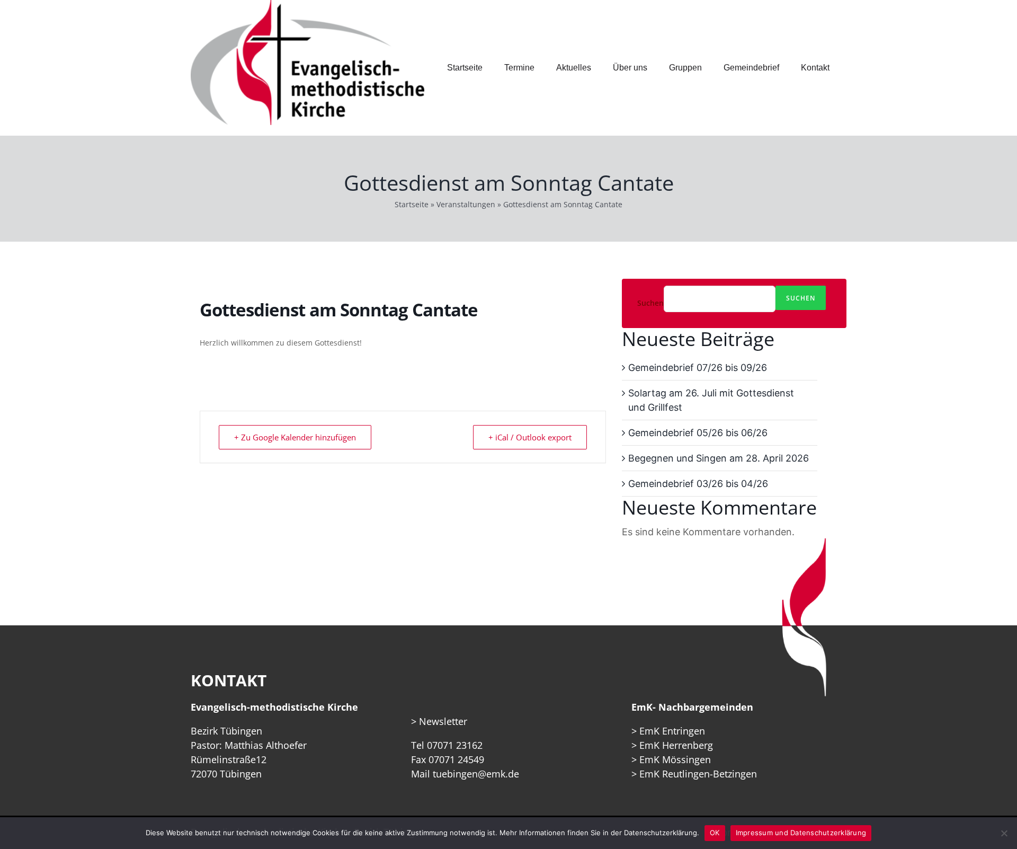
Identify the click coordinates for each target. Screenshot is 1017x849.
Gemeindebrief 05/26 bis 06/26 (698, 432)
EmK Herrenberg (676, 745)
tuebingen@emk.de (476, 773)
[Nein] (1003, 833)
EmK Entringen (672, 730)
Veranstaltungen (465, 204)
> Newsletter (439, 721)
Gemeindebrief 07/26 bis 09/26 (697, 367)
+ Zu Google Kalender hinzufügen (295, 437)
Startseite (412, 204)
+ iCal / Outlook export (530, 437)
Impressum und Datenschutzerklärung (801, 832)
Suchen (650, 303)
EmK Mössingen (675, 759)
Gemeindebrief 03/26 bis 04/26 (698, 483)
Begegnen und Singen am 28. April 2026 (718, 458)
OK (715, 832)
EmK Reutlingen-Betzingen (698, 773)
